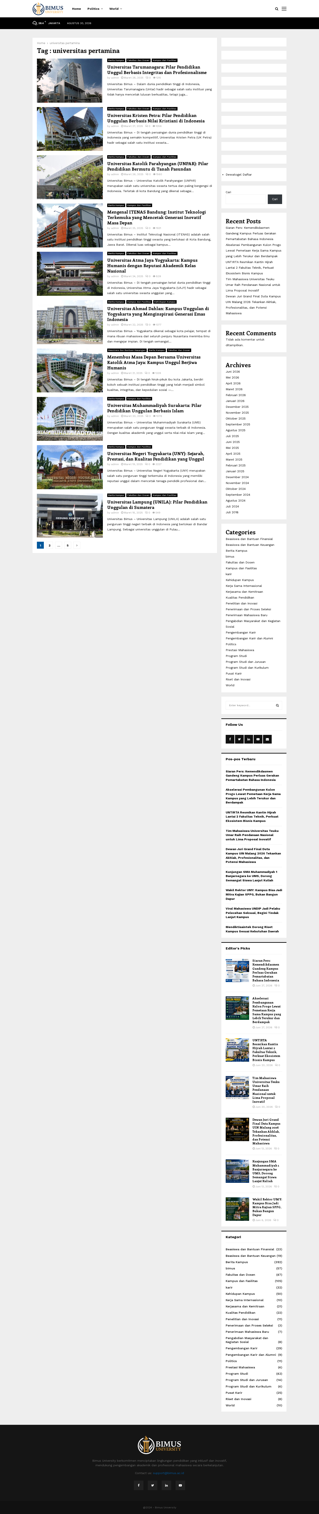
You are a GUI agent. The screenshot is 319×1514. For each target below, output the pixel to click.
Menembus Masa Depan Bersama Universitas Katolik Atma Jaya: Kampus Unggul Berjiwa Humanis (154, 362)
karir (229, 574)
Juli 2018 (232, 512)
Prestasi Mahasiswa (240, 650)
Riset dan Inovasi (238, 679)
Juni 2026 (233, 371)
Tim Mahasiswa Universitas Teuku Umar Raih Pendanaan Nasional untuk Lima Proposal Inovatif (253, 284)
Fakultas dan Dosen (138, 60)
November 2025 (237, 412)
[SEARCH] (277, 705)
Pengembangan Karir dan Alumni (249, 638)
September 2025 (238, 424)
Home (76, 8)
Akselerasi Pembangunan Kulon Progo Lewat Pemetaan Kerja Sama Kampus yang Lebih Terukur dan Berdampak (253, 250)
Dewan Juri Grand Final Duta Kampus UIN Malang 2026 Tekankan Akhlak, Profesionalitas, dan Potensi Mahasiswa (266, 1131)
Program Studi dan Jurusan (246, 661)
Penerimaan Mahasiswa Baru (246, 615)
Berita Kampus (116, 60)
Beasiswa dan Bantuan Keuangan (127, 350)
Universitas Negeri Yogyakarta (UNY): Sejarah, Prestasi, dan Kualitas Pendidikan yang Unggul (155, 456)
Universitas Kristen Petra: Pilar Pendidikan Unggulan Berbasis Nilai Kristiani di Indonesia (156, 117)
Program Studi (236, 656)
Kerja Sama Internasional (244, 585)
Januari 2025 (235, 471)
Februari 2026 (236, 395)
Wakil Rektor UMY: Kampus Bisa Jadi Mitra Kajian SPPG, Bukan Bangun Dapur (254, 894)
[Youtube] (180, 1485)
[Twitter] (152, 1485)
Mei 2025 (232, 447)
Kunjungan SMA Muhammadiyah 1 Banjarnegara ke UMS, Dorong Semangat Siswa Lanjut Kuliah (251, 876)
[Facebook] (138, 1485)
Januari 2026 (235, 401)
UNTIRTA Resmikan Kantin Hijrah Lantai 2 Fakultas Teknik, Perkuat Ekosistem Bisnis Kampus (250, 267)
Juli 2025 (232, 436)
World (113, 8)
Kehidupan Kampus (165, 302)
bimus (230, 556)
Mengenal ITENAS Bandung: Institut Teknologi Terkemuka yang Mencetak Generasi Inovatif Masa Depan (156, 217)
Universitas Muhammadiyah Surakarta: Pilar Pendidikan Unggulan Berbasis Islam (154, 407)
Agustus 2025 (235, 430)
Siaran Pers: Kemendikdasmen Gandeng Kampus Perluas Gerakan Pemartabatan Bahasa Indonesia (251, 233)
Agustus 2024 (235, 500)
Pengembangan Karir (241, 632)
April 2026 (233, 383)
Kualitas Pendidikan (240, 597)
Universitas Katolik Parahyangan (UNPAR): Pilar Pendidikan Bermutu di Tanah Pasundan (157, 166)
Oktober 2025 (236, 418)
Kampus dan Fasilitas (164, 60)
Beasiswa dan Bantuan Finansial (249, 539)
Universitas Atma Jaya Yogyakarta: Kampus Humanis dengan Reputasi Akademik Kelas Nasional (152, 265)
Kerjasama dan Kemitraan (244, 591)
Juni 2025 (233, 442)
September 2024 (238, 494)
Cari (228, 192)
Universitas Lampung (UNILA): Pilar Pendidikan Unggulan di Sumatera (157, 504)
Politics (93, 8)
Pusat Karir (234, 673)
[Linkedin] (166, 1485)
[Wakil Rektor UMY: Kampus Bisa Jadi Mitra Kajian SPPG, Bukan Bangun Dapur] (237, 1209)
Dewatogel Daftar (239, 174)
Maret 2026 (234, 389)
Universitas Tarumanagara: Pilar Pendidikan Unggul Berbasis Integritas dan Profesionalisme (157, 69)
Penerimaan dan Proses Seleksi (248, 609)
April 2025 (233, 453)
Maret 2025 (234, 459)
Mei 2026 (232, 377)
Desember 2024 (237, 477)
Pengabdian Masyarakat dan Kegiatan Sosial (247, 1340)
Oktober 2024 (236, 488)
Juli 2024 (232, 506)
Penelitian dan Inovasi (241, 603)
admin (115, 77)
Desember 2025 (237, 406)
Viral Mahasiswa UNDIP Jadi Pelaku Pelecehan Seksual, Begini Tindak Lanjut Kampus (253, 913)
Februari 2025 (236, 465)
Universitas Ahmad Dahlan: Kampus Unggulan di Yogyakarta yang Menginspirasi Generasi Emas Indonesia (158, 313)
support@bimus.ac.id (168, 1473)
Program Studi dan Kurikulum (247, 667)
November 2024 (237, 483)
